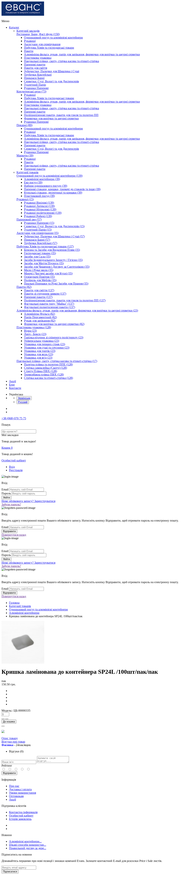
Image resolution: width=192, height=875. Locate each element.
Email (5, 489)
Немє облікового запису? (28, 501)
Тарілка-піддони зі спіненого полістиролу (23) (53, 337)
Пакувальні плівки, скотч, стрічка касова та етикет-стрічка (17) (56, 361)
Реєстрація (15, 470)
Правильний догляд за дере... (27, 848)
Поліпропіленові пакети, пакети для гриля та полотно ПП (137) (65, 300)
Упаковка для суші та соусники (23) (46, 347)
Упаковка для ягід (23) (38, 357)
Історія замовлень (20, 819)
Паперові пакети (34, 64)
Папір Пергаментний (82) (40, 317)
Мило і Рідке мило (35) (38, 270)
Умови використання (22, 792)
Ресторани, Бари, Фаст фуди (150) (38, 34)
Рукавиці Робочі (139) (38, 216)
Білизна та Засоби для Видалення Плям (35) (52, 249)
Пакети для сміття (35, 67)
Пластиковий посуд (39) (39, 196)
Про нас (14, 786)
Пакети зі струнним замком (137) (45, 293)
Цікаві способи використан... (27, 844)
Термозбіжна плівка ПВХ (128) (44, 374)
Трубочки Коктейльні (38, 74)
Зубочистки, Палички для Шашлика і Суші (51, 71)
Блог (12, 384)
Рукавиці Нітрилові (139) (40, 209)
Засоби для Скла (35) (37, 256)
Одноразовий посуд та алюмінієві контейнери (53, 37)
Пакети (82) (24, 286)
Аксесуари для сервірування (42, 44)
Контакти (15, 388)
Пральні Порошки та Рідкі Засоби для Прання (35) (56, 283)
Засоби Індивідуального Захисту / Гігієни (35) (53, 260)
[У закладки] (3, 726)
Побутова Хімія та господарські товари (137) (45, 246)
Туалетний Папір (35, 84)
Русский (22, 402)
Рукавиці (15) (25, 199)
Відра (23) (30, 330)
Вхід (12, 466)
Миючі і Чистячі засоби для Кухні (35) (48, 273)
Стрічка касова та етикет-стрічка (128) (48, 377)
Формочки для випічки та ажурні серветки (51, 118)
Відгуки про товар (13, 741)
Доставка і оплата (20, 789)
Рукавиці (30, 40)
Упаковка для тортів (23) (39, 351)
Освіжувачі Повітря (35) (39, 276)
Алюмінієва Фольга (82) (39, 313)
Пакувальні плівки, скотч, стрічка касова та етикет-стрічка (61, 61)
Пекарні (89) (24, 125)
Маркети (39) (24, 155)
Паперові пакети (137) (38, 297)
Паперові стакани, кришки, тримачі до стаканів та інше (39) (62, 189)
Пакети (28, 51)
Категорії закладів (28, 30)
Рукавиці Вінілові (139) (39, 202)
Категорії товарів (27, 172)
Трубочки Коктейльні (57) (40, 243)
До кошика (9, 721)
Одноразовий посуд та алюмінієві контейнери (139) (49, 175)
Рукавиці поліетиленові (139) (43, 212)
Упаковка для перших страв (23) (44, 344)
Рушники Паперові (36, 88)
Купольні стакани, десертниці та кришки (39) (53, 192)
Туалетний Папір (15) (38, 229)
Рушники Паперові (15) (39, 222)
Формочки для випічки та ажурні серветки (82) (54, 324)
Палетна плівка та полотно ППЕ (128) (48, 364)
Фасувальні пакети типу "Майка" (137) (49, 303)
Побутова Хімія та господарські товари (49, 47)
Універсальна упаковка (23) (41, 340)
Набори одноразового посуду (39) (45, 185)
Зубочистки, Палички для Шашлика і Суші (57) (54, 236)
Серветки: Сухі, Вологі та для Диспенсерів (51, 81)
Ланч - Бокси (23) (35, 334)
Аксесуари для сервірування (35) (37, 233)
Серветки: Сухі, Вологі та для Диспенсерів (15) (54, 226)
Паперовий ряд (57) (29, 219)
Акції (12, 381)
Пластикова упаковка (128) (33, 327)
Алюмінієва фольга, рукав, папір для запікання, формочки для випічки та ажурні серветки (82, 54)
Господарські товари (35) (40, 253)
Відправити (9, 773)
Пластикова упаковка (37, 57)
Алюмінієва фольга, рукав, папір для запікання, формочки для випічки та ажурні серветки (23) (77, 310)
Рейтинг (7, 765)
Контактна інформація (23, 812)
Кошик (7, 447)
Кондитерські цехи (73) (31, 91)
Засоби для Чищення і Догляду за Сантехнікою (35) (56, 266)
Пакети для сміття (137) (39, 290)
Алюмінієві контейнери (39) (42, 179)
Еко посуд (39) (33, 182)
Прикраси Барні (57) (37, 239)
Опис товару (10, 738)
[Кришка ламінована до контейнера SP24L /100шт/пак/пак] (23, 662)
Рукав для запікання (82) (39, 320)
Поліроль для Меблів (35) (40, 280)
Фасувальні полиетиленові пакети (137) (49, 307)
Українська (24, 398)
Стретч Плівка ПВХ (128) (40, 371)
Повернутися (14, 534)
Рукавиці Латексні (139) (39, 206)
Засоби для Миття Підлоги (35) (44, 263)
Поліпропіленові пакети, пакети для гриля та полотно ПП (61, 115)
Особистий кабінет (14, 460)
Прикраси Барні (34, 78)
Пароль (6, 493)
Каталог (14, 27)
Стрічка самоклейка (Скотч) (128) (45, 367)
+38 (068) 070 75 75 (14, 418)
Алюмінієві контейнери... (25, 841)
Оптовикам (16, 796)
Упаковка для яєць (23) (38, 354)
